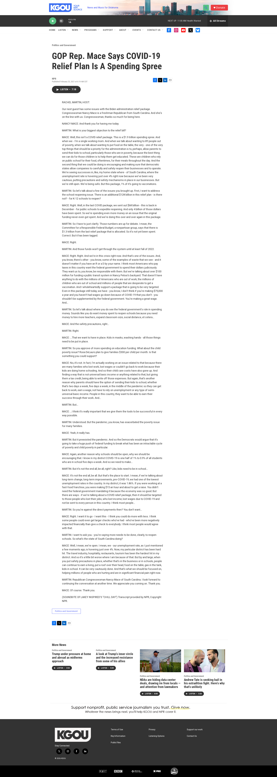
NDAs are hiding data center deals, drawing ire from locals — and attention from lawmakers (160, 683)
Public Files (116, 742)
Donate (220, 7)
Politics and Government (64, 45)
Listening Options (156, 736)
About (122, 30)
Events (137, 30)
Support (108, 30)
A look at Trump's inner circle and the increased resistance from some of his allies (114, 657)
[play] (52, 21)
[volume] (61, 21)
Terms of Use (117, 730)
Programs (90, 30)
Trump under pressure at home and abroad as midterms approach (71, 657)
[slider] (65, 20)
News (75, 30)
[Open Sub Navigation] (68, 30)
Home (52, 30)
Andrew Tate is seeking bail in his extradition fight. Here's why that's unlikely (204, 683)
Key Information (118, 736)
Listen (62, 30)
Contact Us (154, 30)
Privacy (152, 730)
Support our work (195, 730)
